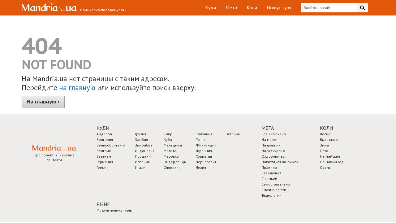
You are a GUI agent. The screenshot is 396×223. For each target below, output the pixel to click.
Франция (204, 150)
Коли (252, 7)
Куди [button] (103, 128)
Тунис (200, 139)
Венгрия (104, 150)
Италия (141, 167)
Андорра (104, 134)
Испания (142, 162)
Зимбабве (144, 145)
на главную (77, 87)
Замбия (141, 139)
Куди (210, 7)
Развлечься (271, 173)
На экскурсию (273, 150)
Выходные (329, 139)
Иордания (144, 156)
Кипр (168, 134)
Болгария (105, 139)
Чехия (201, 167)
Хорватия (204, 156)
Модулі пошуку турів (114, 210)
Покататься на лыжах (279, 162)
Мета (231, 7)
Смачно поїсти (273, 189)
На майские (330, 156)
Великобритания (111, 145)
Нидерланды (175, 162)
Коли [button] (326, 128)
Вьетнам (104, 156)
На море (268, 139)
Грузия (140, 134)
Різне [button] (103, 204)
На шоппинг (271, 145)
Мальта (170, 150)
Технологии (271, 195)
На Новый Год (332, 162)
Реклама (67, 155)
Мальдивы (173, 145)
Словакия (172, 167)
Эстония (233, 134)
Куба (168, 139)
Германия (105, 162)
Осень (325, 167)
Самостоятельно (275, 184)
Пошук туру (279, 7)
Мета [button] (267, 128)
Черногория (206, 162)
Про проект (44, 155)
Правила (269, 167)
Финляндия (206, 145)
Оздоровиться (273, 156)
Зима (324, 145)
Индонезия (144, 150)
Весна (325, 134)
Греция (102, 167)
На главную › (43, 101)
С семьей (269, 178)
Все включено (273, 134)
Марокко (171, 156)
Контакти (54, 159)
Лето (324, 150)
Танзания (204, 134)
